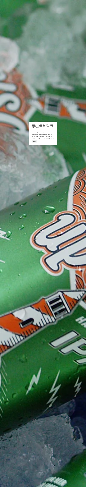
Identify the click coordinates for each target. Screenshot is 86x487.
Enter (34, 141)
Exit (40, 141)
